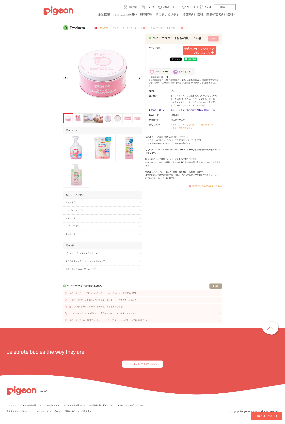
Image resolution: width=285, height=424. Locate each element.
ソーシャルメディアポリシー (49, 411)
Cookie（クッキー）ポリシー (130, 405)
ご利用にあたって (71, 411)
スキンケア (71, 218)
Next (140, 78)
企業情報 (104, 14)
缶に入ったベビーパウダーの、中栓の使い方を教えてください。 (97, 306)
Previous (65, 78)
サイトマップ (12, 405)
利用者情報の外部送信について (20, 411)
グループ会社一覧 (28, 405)
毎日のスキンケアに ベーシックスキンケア (85, 261)
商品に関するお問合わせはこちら (207, 186)
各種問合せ (86, 411)
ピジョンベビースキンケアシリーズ (81, 253)
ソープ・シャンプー (74, 210)
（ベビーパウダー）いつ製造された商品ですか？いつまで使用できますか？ (102, 313)
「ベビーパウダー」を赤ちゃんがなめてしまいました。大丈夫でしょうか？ (102, 300)
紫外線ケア (71, 234)
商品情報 (104, 28)
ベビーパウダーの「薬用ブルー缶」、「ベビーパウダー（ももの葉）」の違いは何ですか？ (109, 320)
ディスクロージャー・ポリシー (51, 405)
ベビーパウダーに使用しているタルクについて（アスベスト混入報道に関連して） (105, 293)
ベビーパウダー (72, 226)
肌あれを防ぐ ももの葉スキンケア (81, 269)
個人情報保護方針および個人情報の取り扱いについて (91, 405)
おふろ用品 (71, 202)
